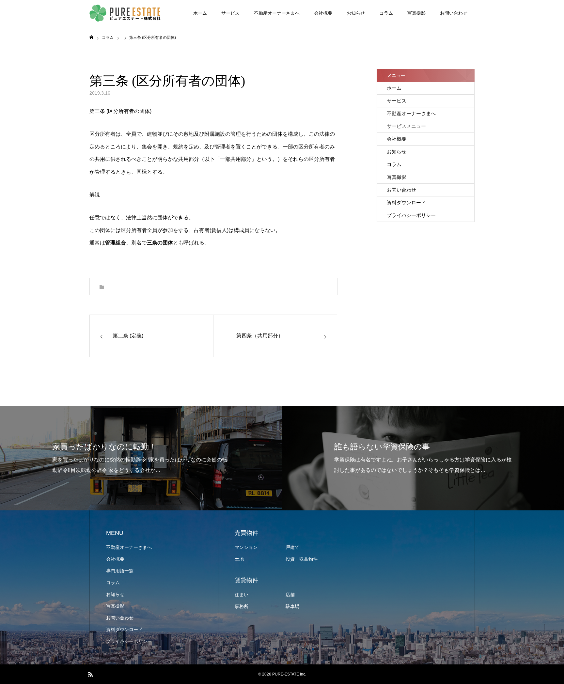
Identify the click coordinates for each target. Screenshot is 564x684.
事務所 (241, 606)
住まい (241, 594)
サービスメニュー (406, 126)
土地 (239, 559)
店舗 (290, 594)
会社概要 (323, 13)
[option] (141, 458)
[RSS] (90, 674)
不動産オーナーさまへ (277, 13)
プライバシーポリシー (411, 215)
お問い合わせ (453, 13)
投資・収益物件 (302, 559)
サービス (230, 13)
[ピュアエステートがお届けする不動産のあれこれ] (125, 13)
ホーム (200, 13)
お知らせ (356, 13)
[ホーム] (91, 37)
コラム (386, 13)
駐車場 (292, 606)
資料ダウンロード (406, 202)
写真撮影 (416, 13)
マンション (246, 547)
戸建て (292, 547)
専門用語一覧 (119, 570)
